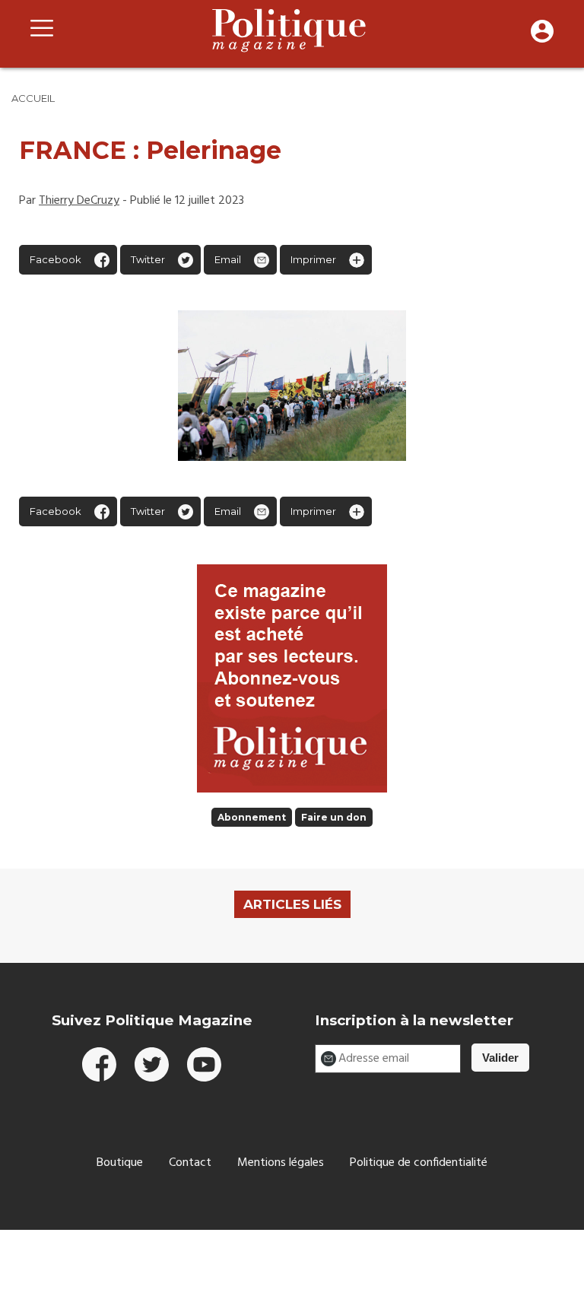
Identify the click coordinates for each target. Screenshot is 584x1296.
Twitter (148, 259)
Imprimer (313, 259)
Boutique (120, 1163)
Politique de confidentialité (418, 1163)
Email (227, 259)
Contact (190, 1163)
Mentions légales (280, 1163)
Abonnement (251, 817)
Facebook (55, 259)
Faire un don (334, 817)
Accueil (33, 98)
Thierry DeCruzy (79, 201)
